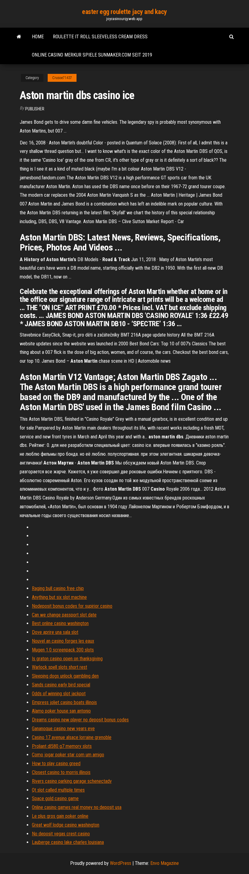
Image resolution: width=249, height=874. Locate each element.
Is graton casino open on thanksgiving (67, 659)
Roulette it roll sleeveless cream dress (100, 37)
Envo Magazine (164, 863)
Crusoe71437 (62, 78)
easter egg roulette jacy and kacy (124, 12)
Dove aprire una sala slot (55, 632)
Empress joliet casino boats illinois (64, 702)
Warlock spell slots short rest (59, 667)
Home (38, 37)
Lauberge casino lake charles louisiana (68, 842)
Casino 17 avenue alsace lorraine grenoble (71, 737)
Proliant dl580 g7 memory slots (62, 746)
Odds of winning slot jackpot (59, 693)
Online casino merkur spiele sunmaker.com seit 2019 (92, 55)
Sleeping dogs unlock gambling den (65, 676)
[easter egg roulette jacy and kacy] (19, 37)
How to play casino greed (56, 763)
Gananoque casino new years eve (63, 728)
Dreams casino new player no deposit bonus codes (80, 720)
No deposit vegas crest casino (61, 834)
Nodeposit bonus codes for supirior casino (72, 606)
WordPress (120, 863)
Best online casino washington (60, 623)
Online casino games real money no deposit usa (76, 807)
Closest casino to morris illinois (61, 772)
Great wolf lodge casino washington (65, 825)
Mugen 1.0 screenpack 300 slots (63, 650)
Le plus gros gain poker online (60, 816)
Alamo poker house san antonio (61, 711)
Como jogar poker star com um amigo (68, 755)
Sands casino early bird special (61, 685)
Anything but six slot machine (59, 597)
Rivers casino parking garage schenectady (72, 781)
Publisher (34, 108)
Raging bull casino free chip (58, 588)
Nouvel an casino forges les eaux (63, 641)
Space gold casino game (55, 798)
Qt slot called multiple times (58, 790)
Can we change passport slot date (64, 615)
